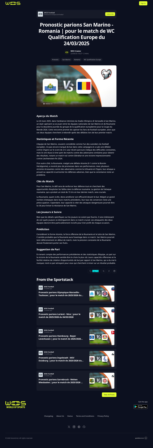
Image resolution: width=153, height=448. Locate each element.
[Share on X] (103, 271)
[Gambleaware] (141, 438)
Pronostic (55, 60)
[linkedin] (74, 427)
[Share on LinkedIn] (114, 271)
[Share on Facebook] (109, 271)
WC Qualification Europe (92, 60)
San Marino (66, 60)
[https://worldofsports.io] (13, 3)
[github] (84, 427)
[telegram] (79, 427)
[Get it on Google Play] (141, 407)
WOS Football (49, 287)
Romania (77, 60)
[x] (69, 427)
